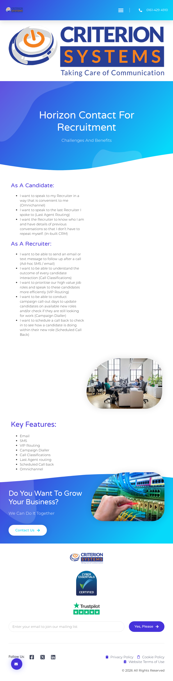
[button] (120, 10)
